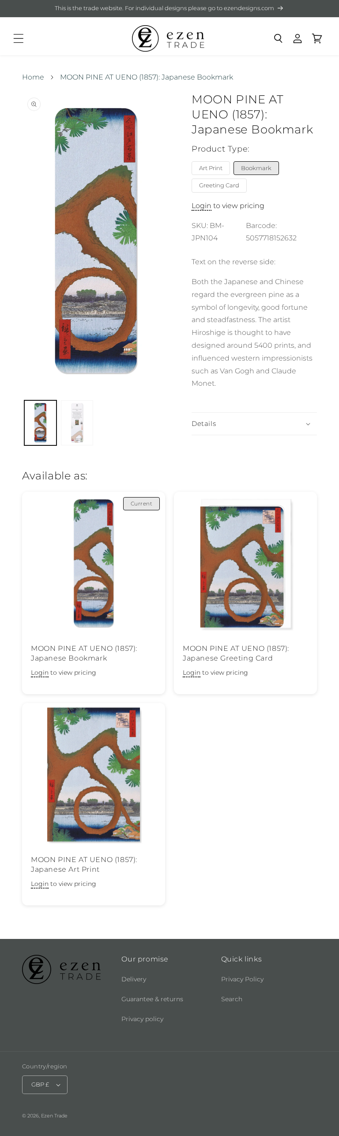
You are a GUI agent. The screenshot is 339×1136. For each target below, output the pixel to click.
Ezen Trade (54, 1116)
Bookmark (256, 167)
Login (201, 205)
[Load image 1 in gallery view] (40, 422)
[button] (18, 38)
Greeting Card (219, 185)
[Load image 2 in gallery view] (77, 422)
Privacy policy (142, 1019)
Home (33, 77)
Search (231, 999)
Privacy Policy (242, 979)
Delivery (133, 979)
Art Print (210, 167)
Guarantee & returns (152, 999)
